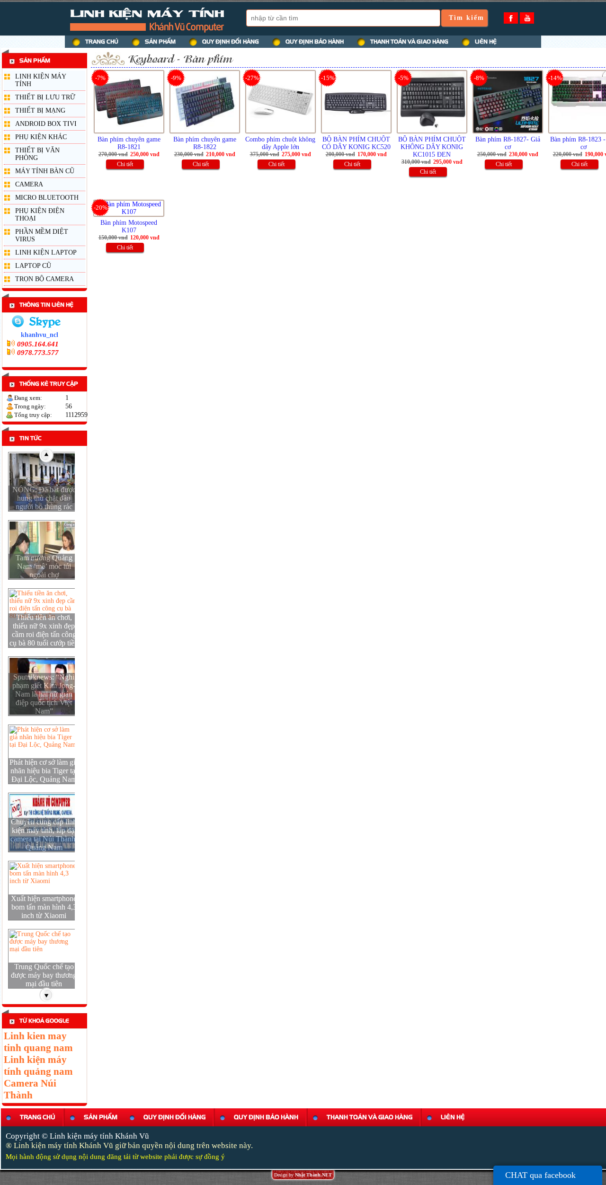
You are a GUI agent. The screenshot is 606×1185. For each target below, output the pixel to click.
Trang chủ (37, 1117)
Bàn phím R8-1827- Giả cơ (507, 143)
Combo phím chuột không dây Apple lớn (280, 143)
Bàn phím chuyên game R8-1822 (204, 143)
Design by (303, 1174)
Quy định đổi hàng (174, 1117)
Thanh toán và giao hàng (369, 1117)
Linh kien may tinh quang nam (38, 1041)
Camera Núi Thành (30, 1089)
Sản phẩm (100, 1117)
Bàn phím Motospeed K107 (128, 226)
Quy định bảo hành (266, 1117)
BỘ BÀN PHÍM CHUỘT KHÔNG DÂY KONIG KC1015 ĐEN (432, 147)
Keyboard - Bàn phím (180, 58)
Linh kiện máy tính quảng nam (38, 1065)
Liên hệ (453, 1117)
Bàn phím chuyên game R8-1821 (129, 143)
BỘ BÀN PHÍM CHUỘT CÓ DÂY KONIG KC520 (356, 143)
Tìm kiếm (466, 17)
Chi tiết (125, 164)
